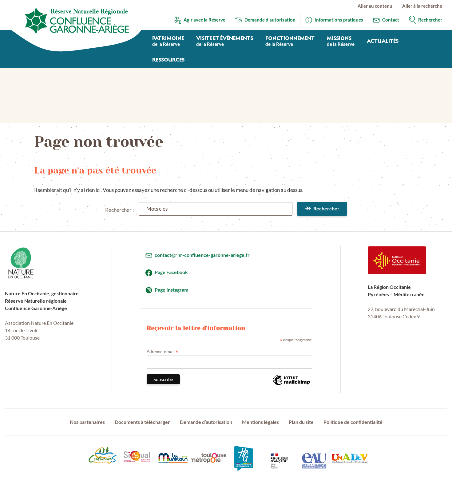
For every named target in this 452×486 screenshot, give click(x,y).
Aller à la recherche (422, 6)
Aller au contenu (375, 6)
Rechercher (326, 208)
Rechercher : (119, 210)
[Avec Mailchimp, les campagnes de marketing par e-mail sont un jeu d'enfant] (291, 384)
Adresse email (162, 352)
